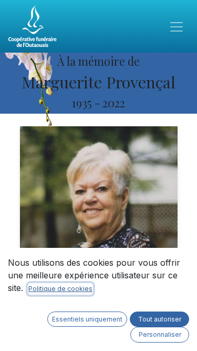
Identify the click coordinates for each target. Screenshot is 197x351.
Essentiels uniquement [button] (87, 319)
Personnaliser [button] (160, 334)
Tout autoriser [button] (159, 319)
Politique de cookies (60, 289)
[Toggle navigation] (176, 26)
